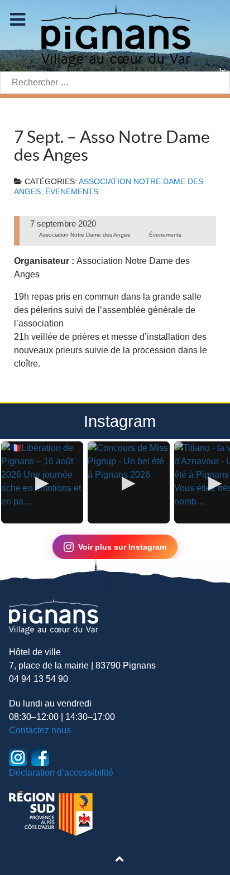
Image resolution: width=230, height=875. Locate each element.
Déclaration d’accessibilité (61, 772)
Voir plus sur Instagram (122, 546)
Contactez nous (40, 730)
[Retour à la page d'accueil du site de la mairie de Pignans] (115, 35)
